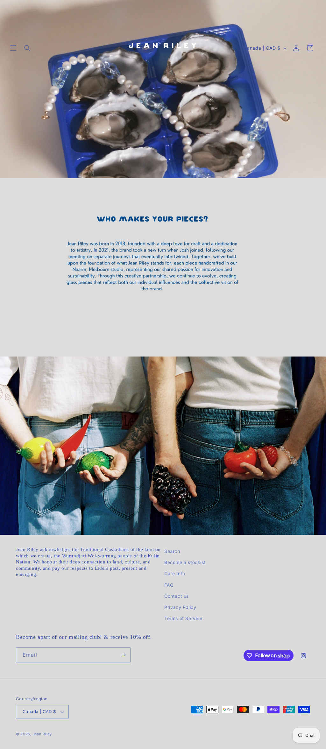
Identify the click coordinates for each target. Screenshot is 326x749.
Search (172, 551)
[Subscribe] (123, 654)
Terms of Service (183, 618)
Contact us (176, 596)
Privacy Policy (180, 607)
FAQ (169, 585)
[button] (13, 48)
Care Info (174, 573)
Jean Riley (42, 734)
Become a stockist (185, 562)
